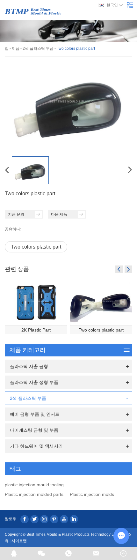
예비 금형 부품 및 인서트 (35, 414)
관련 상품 (17, 268)
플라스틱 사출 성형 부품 (34, 382)
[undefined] (68, 104)
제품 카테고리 (28, 350)
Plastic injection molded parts (34, 494)
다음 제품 (59, 214)
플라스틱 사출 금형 (29, 366)
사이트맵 (19, 541)
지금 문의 (16, 214)
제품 (15, 48)
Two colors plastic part (36, 247)
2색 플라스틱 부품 (38, 48)
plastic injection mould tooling (34, 484)
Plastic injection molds (92, 494)
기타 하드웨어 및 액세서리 (36, 446)
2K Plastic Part (36, 329)
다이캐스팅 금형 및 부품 (34, 430)
